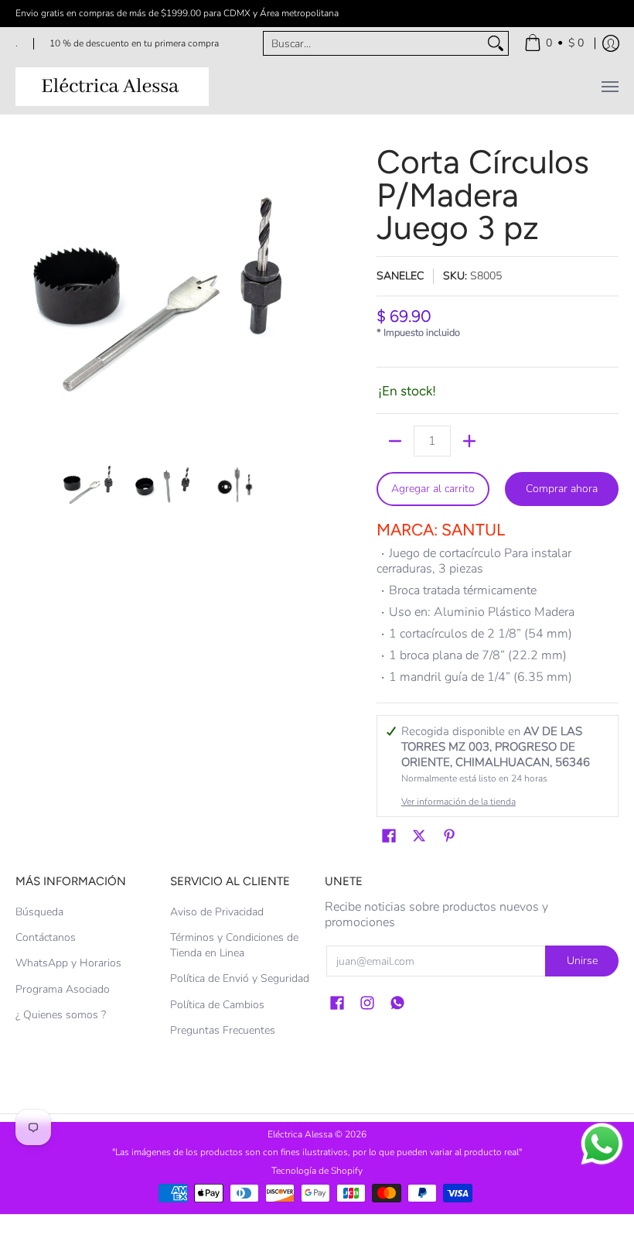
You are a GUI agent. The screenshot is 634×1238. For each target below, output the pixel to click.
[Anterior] (26, 292)
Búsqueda (39, 912)
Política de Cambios (217, 1004)
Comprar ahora (562, 488)
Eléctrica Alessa (301, 1134)
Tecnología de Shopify (317, 1170)
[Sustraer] (395, 441)
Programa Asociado (62, 989)
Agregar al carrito (433, 488)
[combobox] (373, 43)
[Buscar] (495, 43)
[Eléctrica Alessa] (112, 87)
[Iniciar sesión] (610, 43)
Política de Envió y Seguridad (239, 978)
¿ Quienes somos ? (60, 1014)
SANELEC (400, 275)
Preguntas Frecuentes (222, 1030)
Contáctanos (45, 937)
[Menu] (609, 87)
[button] (389, 836)
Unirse (582, 960)
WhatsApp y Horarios (68, 963)
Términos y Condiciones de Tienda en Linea (234, 945)
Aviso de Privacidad (217, 912)
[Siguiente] (298, 292)
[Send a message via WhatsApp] (602, 1144)
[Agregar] (469, 441)
